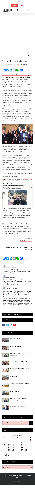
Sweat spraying (13, 376)
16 (4, 447)
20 (22, 447)
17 (9, 447)
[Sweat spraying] (5, 378)
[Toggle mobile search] (28, 10)
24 (9, 450)
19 (17, 447)
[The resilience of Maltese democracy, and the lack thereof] (5, 370)
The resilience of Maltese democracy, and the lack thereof (20, 369)
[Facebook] (3, 325)
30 (4, 452)
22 (30, 447)
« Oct (4, 455)
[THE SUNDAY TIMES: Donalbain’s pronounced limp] (5, 400)
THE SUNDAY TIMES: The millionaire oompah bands (19, 354)
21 (26, 447)
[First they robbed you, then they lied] (5, 363)
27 (22, 450)
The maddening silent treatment (17, 406)
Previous (24, 56)
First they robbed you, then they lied (18, 361)
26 (17, 450)
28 (26, 450)
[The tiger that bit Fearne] (5, 348)
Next (29, 56)
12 (17, 445)
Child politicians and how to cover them (19, 383)
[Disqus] (17, 284)
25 (13, 450)
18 (13, 447)
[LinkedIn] (11, 325)
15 (30, 445)
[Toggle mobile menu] (32, 10)
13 (22, 445)
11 (13, 445)
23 (4, 450)
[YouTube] (14, 325)
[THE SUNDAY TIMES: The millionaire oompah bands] (5, 355)
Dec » (8, 455)
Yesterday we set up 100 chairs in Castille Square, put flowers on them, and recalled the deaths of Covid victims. (17, 77)
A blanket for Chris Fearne (16, 338)
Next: (18, 247)
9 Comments (23, 65)
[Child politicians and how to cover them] (5, 385)
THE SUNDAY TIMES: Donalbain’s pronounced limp (18, 399)
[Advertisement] (17, 31)
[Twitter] (7, 325)
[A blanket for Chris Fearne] (5, 340)
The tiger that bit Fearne (15, 346)
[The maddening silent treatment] (5, 408)
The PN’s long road (14, 391)
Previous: (26, 240)
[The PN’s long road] (5, 393)
